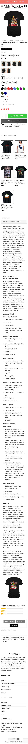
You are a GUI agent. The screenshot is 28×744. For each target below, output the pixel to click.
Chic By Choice (17, 657)
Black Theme (19, 40)
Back (6, 101)
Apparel (3, 40)
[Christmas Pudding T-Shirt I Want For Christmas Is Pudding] (21, 172)
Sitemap (3, 693)
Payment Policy (5, 708)
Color (3, 85)
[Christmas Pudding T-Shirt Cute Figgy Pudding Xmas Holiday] (7, 197)
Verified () (20, 621)
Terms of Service (6, 690)
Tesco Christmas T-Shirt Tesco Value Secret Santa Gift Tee (21, 157)
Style (3, 58)
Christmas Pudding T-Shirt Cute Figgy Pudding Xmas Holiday (7, 207)
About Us (3, 680)
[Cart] (25, 6)
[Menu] (2, 6)
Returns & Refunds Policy (8, 683)
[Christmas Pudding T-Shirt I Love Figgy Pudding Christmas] (7, 147)
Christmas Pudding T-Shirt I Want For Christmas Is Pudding (20, 182)
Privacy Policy (5, 686)
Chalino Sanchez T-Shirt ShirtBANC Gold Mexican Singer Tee (7, 182)
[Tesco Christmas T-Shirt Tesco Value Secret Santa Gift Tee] (21, 147)
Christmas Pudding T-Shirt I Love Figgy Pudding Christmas (6, 157)
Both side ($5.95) (9, 104)
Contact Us (4, 702)
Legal (2, 714)
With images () (10, 621)
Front (6, 99)
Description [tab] (5, 218)
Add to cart (17, 116)
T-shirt (11, 40)
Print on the (4, 96)
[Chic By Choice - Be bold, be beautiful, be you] (13, 6)
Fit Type (3, 52)
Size (2, 74)
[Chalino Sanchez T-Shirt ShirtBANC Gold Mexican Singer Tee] (7, 172)
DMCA (3, 711)
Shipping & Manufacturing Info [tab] (11, 221)
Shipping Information (7, 705)
